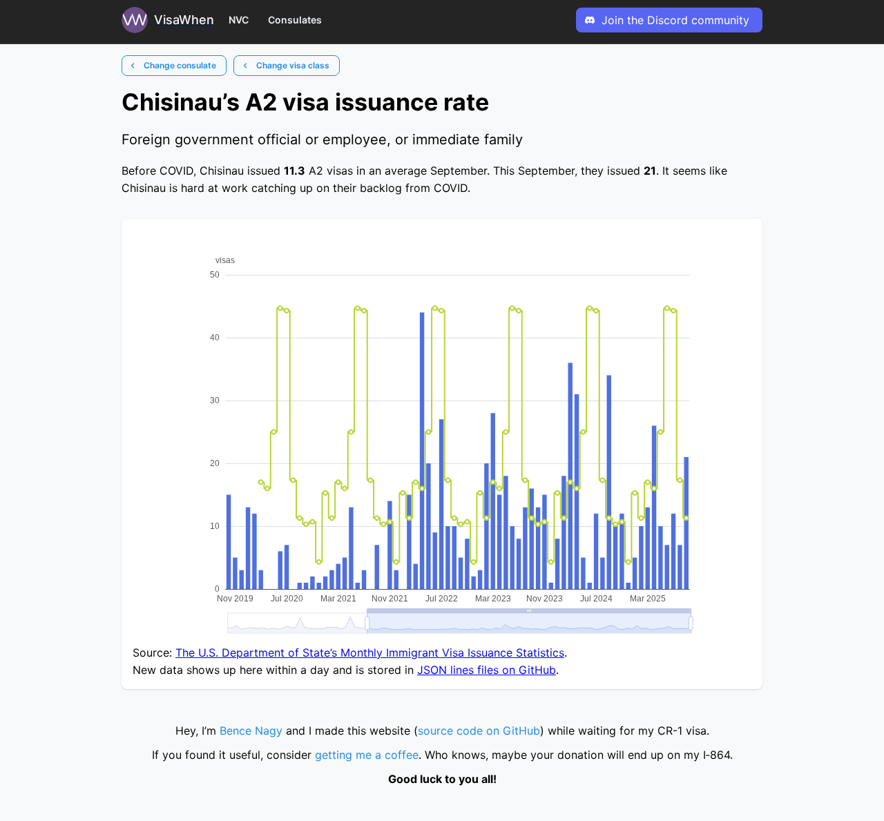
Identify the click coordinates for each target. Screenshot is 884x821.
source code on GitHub (479, 730)
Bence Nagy (251, 730)
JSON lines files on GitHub (486, 670)
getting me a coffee (367, 755)
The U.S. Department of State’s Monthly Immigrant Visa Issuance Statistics (369, 652)
